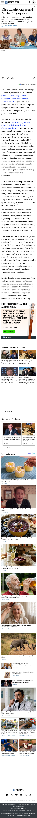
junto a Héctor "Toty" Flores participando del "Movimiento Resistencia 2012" (14, 98)
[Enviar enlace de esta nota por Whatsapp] (12, 78)
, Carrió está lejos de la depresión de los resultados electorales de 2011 (15, 125)
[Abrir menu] (2, 2)
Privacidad (28, 800)
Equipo (34, 800)
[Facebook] (7, 795)
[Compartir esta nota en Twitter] (7, 78)
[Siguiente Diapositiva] (34, 434)
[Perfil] (18, 791)
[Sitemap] (30, 795)
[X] (11, 795)
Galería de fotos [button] (10, 26)
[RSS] (26, 795)
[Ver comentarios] (34, 7)
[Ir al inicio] (12, 2)
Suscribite (9, 332)
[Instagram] (21, 795)
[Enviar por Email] (17, 78)
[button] (18, 40)
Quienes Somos (13, 800)
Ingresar (29, 2)
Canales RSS (4, 800)
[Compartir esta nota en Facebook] (3, 78)
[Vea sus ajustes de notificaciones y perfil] (33, 2)
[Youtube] (16, 795)
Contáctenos (21, 800)
